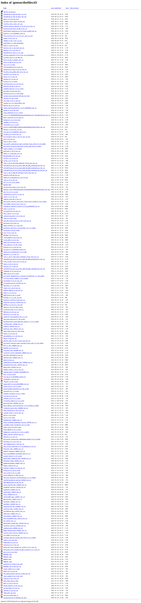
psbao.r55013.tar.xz (10, 465)
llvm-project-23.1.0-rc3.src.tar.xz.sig (18, 36)
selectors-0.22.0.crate (11, 470)
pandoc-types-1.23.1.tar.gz (13, 369)
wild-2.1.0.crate (9, 415)
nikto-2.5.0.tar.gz (10, 333)
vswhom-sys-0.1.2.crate (11, 398)
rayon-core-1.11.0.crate (12, 386)
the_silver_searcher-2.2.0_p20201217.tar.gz (19, 446)
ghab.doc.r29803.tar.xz (11, 513)
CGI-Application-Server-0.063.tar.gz (16, 573)
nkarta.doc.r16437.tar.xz (12, 499)
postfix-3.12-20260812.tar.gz (14, 33)
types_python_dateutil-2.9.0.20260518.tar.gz (19, 108)
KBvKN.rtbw (7, 559)
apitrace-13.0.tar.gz (11, 223)
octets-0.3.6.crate (10, 81)
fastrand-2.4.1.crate (11, 124)
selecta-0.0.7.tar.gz (11, 545)
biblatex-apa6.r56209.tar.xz (13, 461)
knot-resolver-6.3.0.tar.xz (13, 117)
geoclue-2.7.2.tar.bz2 (11, 285)
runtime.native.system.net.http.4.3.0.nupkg (19, 537)
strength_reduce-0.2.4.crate (13, 401)
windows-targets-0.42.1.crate (14, 393)
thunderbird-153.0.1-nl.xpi (13, 52)
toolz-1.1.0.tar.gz (10, 196)
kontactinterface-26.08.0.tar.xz (15, 28)
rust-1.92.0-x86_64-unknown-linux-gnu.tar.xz (19, 172)
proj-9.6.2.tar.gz (9, 232)
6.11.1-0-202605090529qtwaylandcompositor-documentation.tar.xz (26, 115)
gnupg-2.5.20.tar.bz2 (11, 110)
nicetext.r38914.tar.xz (11, 501)
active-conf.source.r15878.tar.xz (15, 533)
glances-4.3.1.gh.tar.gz (12, 247)
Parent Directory (9, 12)
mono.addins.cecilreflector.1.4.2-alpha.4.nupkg (21, 405)
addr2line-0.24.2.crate (11, 295)
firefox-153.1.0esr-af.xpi (13, 24)
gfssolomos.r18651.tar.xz (12, 516)
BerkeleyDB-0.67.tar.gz (11, 156)
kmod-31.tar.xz (8, 360)
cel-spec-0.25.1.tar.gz (11, 100)
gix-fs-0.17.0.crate (10, 192)
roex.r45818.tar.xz (10, 494)
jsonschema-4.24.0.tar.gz (12, 237)
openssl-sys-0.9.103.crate (13, 307)
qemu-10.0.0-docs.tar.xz (12, 242)
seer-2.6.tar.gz (9, 208)
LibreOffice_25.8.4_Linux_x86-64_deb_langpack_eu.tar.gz (24, 168)
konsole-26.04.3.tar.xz (11, 86)
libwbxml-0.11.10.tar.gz (12, 271)
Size (67, 8)
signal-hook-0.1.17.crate (12, 456)
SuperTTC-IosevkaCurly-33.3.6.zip (15, 177)
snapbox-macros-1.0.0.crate (13, 88)
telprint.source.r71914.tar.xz (14, 302)
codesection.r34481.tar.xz (13, 528)
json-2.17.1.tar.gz (10, 180)
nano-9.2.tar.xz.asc (10, 45)
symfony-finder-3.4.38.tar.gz (14, 468)
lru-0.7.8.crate (9, 417)
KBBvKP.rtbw (7, 561)
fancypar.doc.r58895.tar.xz (13, 449)
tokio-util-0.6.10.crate (12, 427)
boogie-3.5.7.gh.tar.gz (11, 50)
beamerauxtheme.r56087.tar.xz (14, 463)
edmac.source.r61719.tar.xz (13, 434)
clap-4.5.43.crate (9, 218)
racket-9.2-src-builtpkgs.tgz (14, 103)
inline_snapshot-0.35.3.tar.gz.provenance (18, 55)
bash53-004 (7, 184)
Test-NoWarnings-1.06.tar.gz (13, 444)
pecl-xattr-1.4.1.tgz (11, 213)
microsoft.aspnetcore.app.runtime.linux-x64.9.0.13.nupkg (24, 144)
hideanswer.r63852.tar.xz (12, 420)
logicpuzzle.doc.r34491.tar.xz (14, 506)
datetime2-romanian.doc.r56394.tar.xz (17, 458)
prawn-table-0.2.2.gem (11, 569)
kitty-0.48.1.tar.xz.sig (12, 62)
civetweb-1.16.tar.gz (11, 379)
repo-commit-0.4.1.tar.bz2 (13, 576)
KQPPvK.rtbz (7, 557)
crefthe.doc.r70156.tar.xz (13, 324)
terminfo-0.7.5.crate (11, 391)
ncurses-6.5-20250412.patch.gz (14, 249)
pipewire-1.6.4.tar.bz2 (11, 120)
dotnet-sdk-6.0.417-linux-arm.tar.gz (16, 340)
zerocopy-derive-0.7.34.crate (14, 319)
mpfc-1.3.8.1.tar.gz (10, 583)
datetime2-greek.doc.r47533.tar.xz (16, 523)
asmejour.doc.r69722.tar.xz (13, 328)
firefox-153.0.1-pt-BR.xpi (13, 57)
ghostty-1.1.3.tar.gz (11, 254)
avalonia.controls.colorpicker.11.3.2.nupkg (19, 228)
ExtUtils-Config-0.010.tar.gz (14, 300)
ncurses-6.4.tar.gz (10, 396)
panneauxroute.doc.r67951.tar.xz (15, 365)
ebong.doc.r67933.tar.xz (12, 367)
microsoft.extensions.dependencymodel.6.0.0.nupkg (21, 439)
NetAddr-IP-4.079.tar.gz (12, 566)
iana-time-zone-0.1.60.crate (13, 331)
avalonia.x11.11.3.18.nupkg (13, 93)
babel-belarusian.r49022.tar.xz (14, 530)
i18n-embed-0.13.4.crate (12, 429)
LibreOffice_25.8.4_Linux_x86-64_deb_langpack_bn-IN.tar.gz (25, 170)
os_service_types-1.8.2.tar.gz (14, 187)
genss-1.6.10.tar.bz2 (11, 19)
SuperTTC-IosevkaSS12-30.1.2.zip (15, 316)
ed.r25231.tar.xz (9, 521)
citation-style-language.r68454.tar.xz (17, 353)
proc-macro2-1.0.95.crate (12, 244)
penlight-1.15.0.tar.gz (11, 151)
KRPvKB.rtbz (7, 554)
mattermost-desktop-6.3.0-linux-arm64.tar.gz (19, 31)
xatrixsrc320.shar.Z (10, 595)
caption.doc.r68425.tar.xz (13, 357)
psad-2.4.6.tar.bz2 (10, 540)
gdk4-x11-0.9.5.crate (11, 273)
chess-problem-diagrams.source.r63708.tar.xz (19, 422)
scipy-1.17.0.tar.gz (10, 160)
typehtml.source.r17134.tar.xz (14, 487)
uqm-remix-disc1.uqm (10, 581)
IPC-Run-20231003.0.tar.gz (13, 355)
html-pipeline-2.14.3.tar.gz (13, 410)
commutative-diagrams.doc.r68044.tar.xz (18, 362)
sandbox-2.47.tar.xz (10, 122)
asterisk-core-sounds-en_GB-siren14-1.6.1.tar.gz (21, 549)
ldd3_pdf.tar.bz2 (9, 593)
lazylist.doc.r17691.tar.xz (13, 509)
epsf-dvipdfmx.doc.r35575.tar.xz (15, 518)
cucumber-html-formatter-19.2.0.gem (16, 425)
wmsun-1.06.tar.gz (9, 338)
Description (74, 8)
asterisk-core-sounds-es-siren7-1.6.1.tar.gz (19, 547)
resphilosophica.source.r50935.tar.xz (17, 480)
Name (5, 8)
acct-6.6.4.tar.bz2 (10, 552)
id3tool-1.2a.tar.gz (10, 590)
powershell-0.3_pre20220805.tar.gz (16, 384)
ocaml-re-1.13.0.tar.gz (11, 288)
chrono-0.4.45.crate (10, 98)
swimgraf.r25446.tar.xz (11, 489)
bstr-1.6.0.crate (9, 374)
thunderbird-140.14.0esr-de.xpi (14, 16)
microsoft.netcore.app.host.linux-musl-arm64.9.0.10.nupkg (24, 201)
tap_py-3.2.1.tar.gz (10, 266)
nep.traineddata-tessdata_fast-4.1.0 (16, 453)
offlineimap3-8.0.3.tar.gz (13, 67)
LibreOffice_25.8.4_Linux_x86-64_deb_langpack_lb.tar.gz (24, 165)
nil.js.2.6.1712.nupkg (11, 182)
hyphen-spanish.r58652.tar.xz (14, 451)
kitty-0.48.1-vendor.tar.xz (13, 60)
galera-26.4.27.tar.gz (11, 105)
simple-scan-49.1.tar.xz (12, 199)
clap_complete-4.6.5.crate (13, 112)
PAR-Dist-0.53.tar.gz (11, 312)
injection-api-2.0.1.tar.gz (13, 309)
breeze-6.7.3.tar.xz (10, 79)
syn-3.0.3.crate (9, 64)
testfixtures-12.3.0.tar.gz (13, 84)
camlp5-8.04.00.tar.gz (11, 175)
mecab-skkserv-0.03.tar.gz (13, 585)
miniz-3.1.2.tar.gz (10, 76)
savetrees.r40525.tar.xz (12, 492)
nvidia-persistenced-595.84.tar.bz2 (16, 96)
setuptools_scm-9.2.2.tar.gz (13, 194)
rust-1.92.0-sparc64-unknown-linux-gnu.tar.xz (20, 163)
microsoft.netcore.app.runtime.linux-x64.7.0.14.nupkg (23, 343)
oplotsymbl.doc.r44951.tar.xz (14, 497)
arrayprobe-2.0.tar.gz (11, 588)
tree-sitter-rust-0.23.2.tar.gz (14, 261)
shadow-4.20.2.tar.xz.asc (12, 40)
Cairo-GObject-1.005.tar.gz (13, 475)
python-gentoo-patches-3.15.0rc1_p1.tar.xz (19, 26)
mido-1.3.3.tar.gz (9, 292)
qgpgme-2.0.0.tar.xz (10, 235)
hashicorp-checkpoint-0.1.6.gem (14, 252)
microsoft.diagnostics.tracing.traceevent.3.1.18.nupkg (23, 276)
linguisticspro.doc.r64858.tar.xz (15, 408)
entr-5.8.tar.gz (9, 139)
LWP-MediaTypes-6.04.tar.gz (13, 482)
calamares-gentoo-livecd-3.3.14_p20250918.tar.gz (21, 206)
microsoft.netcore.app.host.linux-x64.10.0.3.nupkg (22, 146)
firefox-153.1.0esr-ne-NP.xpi (14, 21)
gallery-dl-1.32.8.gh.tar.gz (13, 48)
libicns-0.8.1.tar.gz (11, 578)
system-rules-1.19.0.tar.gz (13, 413)
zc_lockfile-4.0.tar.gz (11, 211)
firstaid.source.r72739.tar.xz (14, 283)
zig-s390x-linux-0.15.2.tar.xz (14, 204)
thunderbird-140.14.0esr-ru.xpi (14, 14)
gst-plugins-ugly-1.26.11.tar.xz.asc (16, 136)
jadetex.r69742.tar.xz (11, 326)
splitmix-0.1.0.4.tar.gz (12, 441)
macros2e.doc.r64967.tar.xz (13, 403)
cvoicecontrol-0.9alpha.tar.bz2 (14, 597)
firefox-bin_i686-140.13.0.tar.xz (15, 72)
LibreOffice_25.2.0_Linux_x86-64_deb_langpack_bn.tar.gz (24, 268)
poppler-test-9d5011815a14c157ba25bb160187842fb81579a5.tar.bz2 (26, 189)
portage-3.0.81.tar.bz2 (11, 91)
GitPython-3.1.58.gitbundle (13, 43)
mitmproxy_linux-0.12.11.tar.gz (14, 69)
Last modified (56, 8)
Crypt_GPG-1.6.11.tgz (11, 240)
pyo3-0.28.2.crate (9, 141)
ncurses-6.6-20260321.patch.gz (14, 132)
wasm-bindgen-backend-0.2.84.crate (16, 389)
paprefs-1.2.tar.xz (10, 437)
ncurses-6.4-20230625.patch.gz (14, 377)
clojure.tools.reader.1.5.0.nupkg (15, 278)
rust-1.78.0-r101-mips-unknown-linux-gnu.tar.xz (21, 256)
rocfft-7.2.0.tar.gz (10, 158)
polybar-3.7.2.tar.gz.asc (12, 297)
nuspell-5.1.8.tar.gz (11, 74)
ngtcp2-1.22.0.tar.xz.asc (12, 129)
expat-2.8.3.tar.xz (10, 38)
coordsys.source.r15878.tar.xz (14, 525)
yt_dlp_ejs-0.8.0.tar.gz (12, 134)
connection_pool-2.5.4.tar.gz (14, 216)
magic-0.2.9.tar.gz (10, 571)
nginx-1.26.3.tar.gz (10, 264)
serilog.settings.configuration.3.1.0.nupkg (19, 477)
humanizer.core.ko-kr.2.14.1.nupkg (16, 432)
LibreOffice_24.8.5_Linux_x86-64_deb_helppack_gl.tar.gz (24, 259)
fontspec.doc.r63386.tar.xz (13, 350)
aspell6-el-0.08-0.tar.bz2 (13, 564)
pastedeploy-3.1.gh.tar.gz (13, 336)
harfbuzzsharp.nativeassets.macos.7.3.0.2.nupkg (21, 321)
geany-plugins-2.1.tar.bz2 (13, 225)
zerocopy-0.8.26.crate (11, 230)
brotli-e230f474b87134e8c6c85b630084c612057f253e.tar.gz (24, 127)
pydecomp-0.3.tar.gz (10, 542)
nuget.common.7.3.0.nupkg (12, 148)
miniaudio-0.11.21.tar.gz (12, 280)
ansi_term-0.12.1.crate (11, 473)
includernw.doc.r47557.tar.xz (14, 511)
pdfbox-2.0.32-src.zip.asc (13, 304)
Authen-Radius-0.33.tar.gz (13, 290)
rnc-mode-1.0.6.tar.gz (11, 535)
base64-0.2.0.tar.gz (10, 348)
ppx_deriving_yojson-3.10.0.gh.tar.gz (17, 220)
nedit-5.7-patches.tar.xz (12, 153)
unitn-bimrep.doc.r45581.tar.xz (14, 485)
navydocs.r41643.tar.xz (11, 504)
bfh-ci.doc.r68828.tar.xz (12, 345)
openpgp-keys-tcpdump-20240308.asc (16, 372)
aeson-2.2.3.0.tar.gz (11, 314)
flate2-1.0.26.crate (10, 381)
